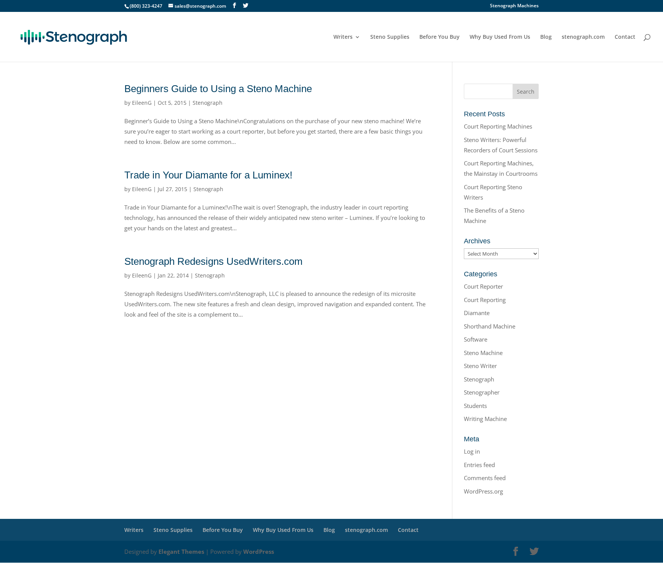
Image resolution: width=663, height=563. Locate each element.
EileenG (142, 102)
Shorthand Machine (489, 326)
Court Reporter (483, 286)
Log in (472, 451)
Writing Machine (485, 419)
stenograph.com (583, 37)
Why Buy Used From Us (500, 37)
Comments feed (485, 478)
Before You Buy (439, 37)
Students (475, 405)
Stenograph (208, 102)
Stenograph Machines (514, 6)
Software (475, 339)
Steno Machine (483, 353)
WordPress (258, 551)
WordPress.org (483, 491)
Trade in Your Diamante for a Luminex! (208, 175)
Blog (546, 37)
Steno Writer (480, 366)
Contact (625, 37)
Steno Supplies (389, 37)
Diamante (477, 313)
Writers (343, 37)
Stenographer (482, 392)
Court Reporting (485, 300)
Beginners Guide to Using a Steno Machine (218, 88)
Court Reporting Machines (498, 126)
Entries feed (479, 465)
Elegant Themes (181, 551)
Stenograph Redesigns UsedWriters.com (213, 261)
